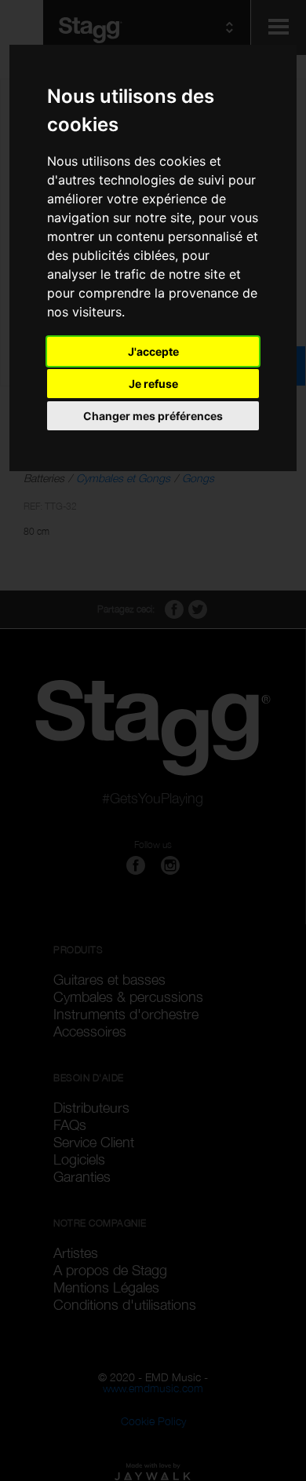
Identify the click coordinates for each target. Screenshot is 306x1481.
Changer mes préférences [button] (153, 415)
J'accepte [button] (153, 351)
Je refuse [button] (153, 383)
